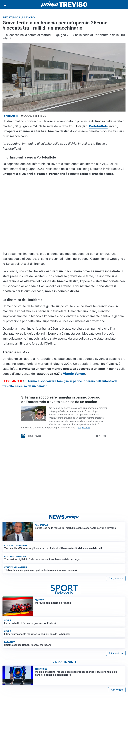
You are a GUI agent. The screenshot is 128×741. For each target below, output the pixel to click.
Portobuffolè (98, 126)
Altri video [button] (117, 689)
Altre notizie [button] (116, 578)
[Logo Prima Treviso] (64, 4)
